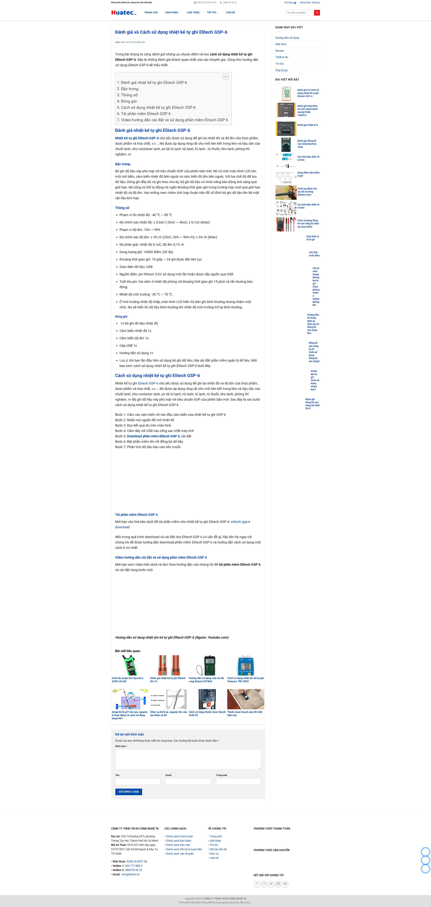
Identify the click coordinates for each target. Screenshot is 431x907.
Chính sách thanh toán (179, 836)
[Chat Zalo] (425, 860)
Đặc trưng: (130, 89)
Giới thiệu (193, 12)
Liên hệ (230, 12)
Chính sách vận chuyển (180, 853)
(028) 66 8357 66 (137, 861)
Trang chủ (216, 836)
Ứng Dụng (281, 70)
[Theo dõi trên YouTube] (285, 884)
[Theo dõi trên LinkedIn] (278, 884)
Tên (117, 775)
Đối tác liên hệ (218, 849)
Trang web (221, 775)
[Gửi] (317, 13)
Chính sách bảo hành (178, 840)
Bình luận (121, 746)
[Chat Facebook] (425, 868)
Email (168, 775)
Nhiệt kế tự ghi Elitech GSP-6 (137, 138)
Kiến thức (281, 44)
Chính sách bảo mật (178, 845)
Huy (143, 42)
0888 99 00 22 (133, 870)
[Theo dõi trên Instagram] (264, 884)
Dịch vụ (214, 853)
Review (279, 50)
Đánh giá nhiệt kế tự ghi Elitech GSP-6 (154, 82)
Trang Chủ (151, 12)
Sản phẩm (171, 12)
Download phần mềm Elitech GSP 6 (153, 436)
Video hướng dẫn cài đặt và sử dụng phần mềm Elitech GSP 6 (174, 120)
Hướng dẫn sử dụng (287, 37)
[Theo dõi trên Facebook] (257, 884)
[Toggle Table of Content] (224, 77)
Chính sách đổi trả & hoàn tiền (184, 849)
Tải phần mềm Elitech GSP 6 (146, 113)
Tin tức (211, 12)
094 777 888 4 (133, 865)
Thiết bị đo (281, 57)
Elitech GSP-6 (148, 383)
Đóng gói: (129, 101)
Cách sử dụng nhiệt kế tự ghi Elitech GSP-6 (158, 107)
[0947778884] (425, 852)
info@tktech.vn (131, 874)
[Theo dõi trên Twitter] (271, 884)
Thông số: (130, 95)
